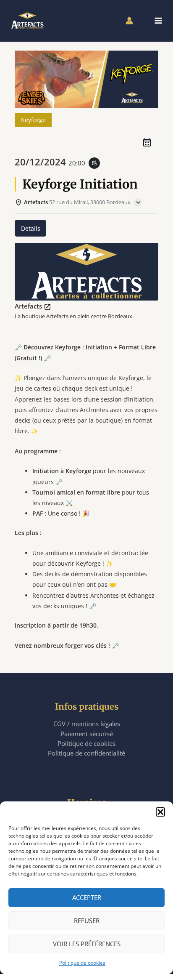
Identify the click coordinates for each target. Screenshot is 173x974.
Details (30, 228)
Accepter (86, 897)
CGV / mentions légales (86, 723)
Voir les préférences (87, 943)
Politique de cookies (82, 962)
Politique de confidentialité (86, 753)
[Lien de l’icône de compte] (129, 20)
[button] (160, 812)
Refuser (87, 920)
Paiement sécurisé (86, 733)
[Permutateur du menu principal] (158, 20)
